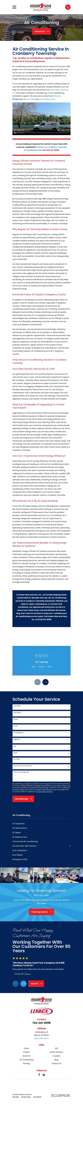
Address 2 (16, 739)
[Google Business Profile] (44, 1074)
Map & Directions (41, 1038)
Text (33, 667)
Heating (26, 1063)
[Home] (40, 7)
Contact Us (56, 1063)
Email (41, 667)
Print (50, 667)
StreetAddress (18, 733)
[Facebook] (39, 1074)
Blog (56, 1060)
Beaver (58, 96)
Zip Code (16, 759)
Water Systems (56, 1052)
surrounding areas (47, 99)
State (15, 753)
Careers (26, 1052)
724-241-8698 (41, 1023)
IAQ (56, 1048)
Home (26, 1048)
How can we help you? (21, 772)
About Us (26, 1056)
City (14, 746)
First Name (17, 706)
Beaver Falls (29, 99)
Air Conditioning (27, 1060)
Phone (15, 719)
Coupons (56, 1056)
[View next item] (45, 682)
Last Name (17, 712)
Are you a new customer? (22, 766)
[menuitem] (41, 823)
